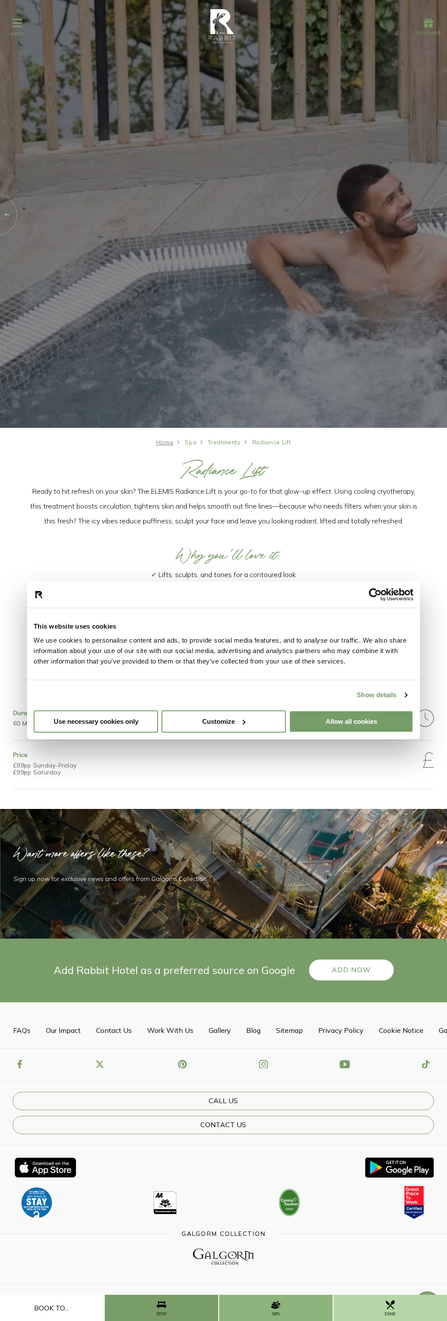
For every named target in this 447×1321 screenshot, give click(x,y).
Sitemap (289, 1030)
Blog (253, 1030)
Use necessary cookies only (96, 721)
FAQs (22, 1030)
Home (165, 442)
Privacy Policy (341, 1030)
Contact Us (114, 1030)
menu (17, 33)
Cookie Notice (401, 1030)
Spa (190, 442)
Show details (376, 694)
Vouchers (428, 33)
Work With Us (170, 1030)
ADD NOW (351, 969)
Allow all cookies (351, 721)
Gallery (220, 1030)
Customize (218, 721)
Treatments (224, 442)
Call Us (223, 1100)
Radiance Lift (271, 442)
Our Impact (63, 1030)
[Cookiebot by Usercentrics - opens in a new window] (375, 594)
